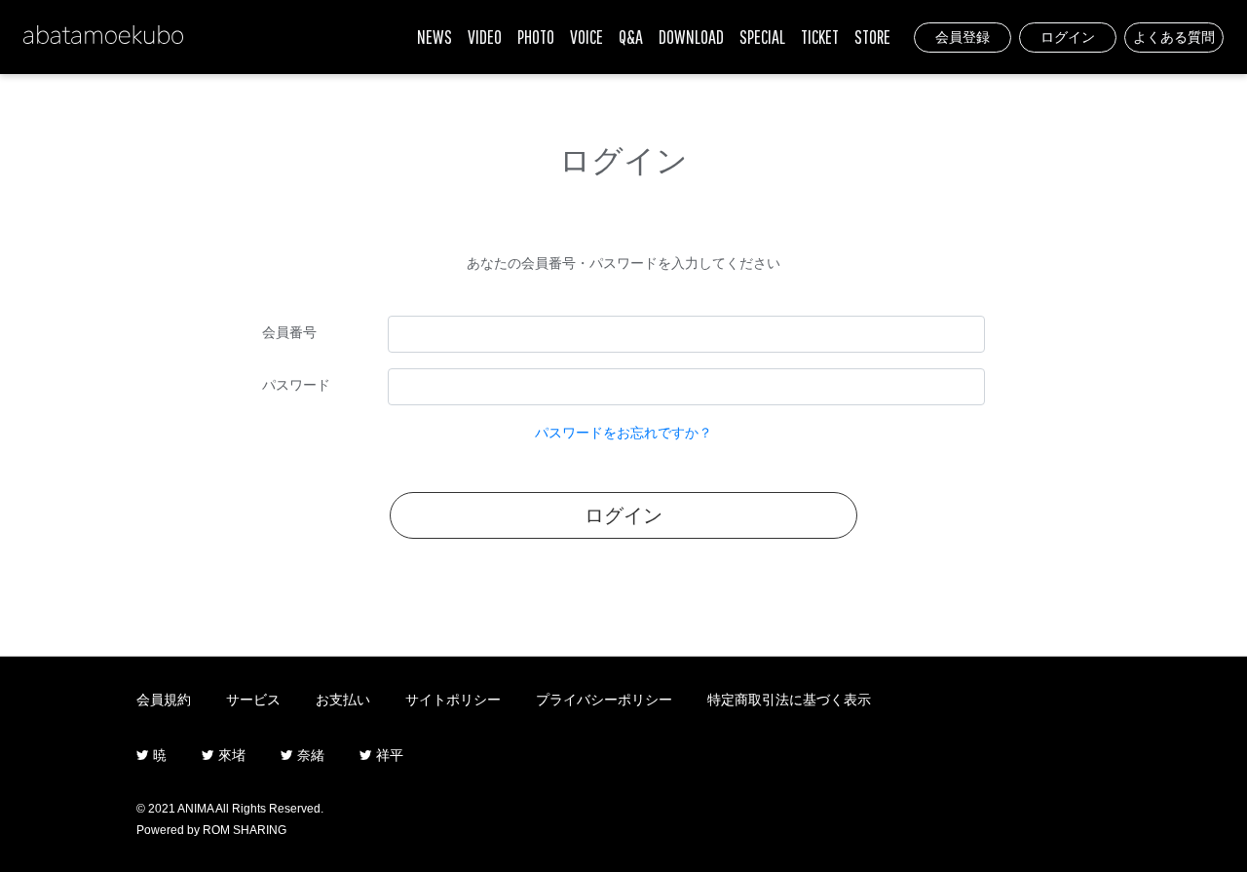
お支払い (343, 699)
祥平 (387, 755)
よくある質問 (1174, 37)
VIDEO (485, 36)
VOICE (586, 36)
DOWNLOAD (691, 36)
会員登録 (962, 37)
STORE (872, 36)
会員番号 (289, 332)
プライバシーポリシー (604, 699)
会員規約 (163, 699)
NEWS (434, 36)
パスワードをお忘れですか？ (623, 432)
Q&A (631, 36)
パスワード (296, 385)
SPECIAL (762, 36)
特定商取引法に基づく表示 (789, 699)
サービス (253, 699)
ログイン (1067, 37)
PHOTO (535, 36)
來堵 (230, 755)
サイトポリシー (453, 699)
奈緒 (308, 755)
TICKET (820, 36)
